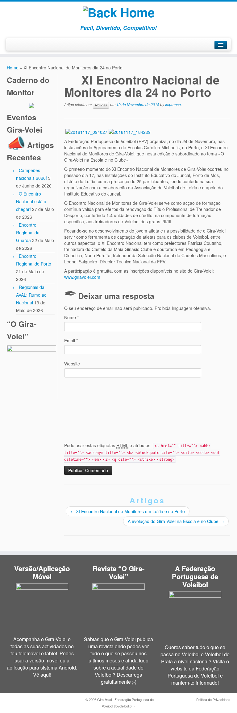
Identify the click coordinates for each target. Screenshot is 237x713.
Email (71, 340)
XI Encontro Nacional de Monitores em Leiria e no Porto (127, 511)
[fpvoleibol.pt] (124, 705)
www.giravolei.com (82, 277)
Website (72, 364)
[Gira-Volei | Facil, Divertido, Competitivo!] (119, 10)
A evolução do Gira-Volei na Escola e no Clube (176, 521)
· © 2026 (90, 699)
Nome (71, 317)
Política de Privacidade (213, 699)
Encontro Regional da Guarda (28, 232)
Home (13, 67)
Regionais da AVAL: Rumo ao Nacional (31, 295)
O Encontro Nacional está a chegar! (31, 201)
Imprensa (173, 104)
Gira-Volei (104, 699)
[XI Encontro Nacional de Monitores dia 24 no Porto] (86, 131)
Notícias (101, 105)
